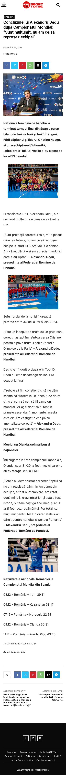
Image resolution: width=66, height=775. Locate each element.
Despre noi (11, 752)
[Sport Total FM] (33, 5)
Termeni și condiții (13, 756)
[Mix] (33, 738)
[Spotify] (40, 738)
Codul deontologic (44, 760)
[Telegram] (45, 65)
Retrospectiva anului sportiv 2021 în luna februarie (51, 697)
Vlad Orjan (11, 53)
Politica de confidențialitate (38, 756)
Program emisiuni (28, 752)
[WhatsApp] (30, 65)
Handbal (9, 16)
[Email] (38, 65)
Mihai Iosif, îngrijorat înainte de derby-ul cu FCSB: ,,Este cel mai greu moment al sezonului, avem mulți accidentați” (17, 699)
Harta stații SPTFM (48, 752)
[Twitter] (14, 65)
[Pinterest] (22, 65)
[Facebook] (6, 65)
